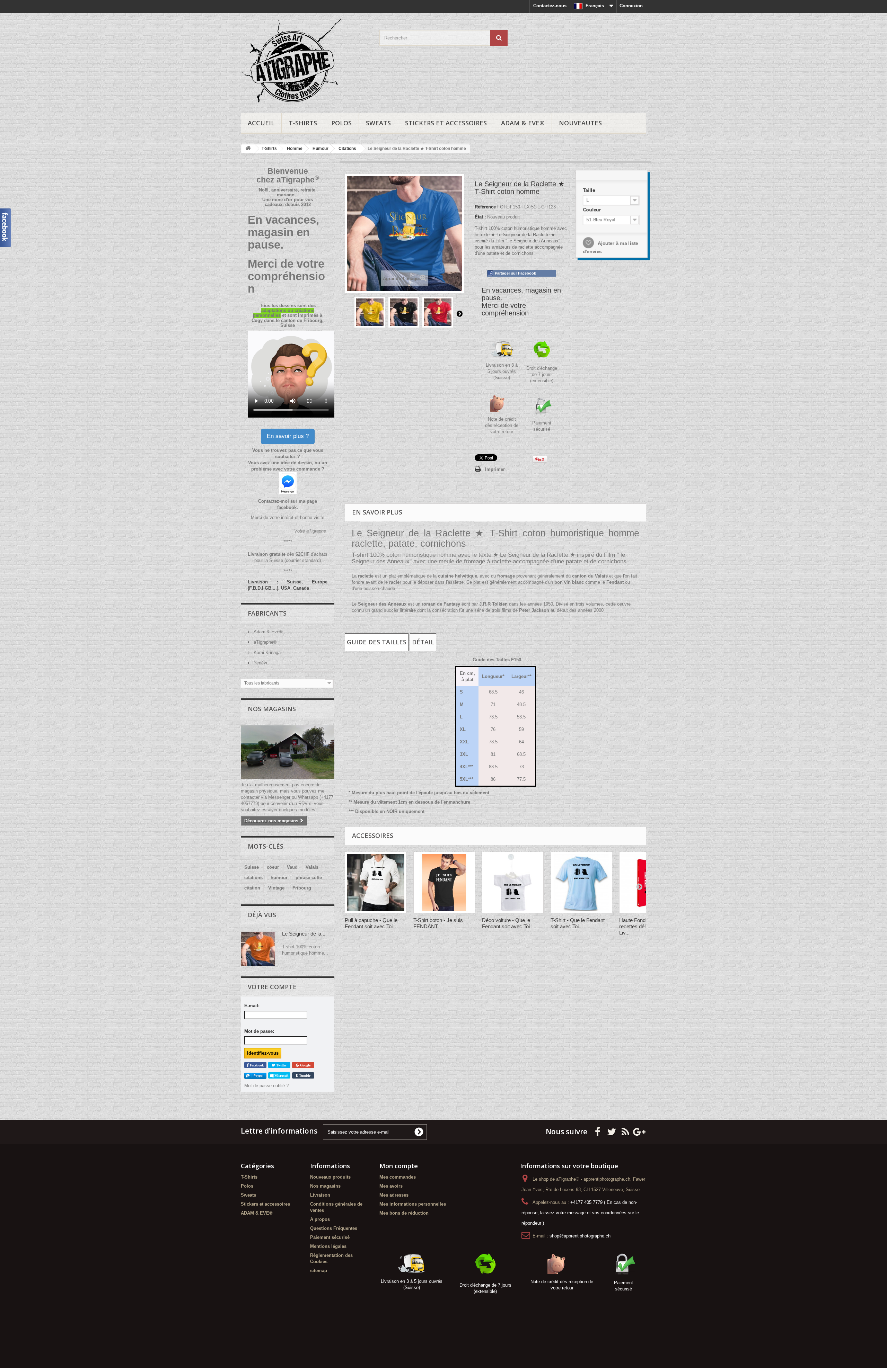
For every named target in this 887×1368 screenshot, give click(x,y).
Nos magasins (272, 709)
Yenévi (259, 662)
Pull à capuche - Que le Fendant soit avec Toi (371, 923)
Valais (312, 867)
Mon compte (398, 1166)
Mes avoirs (391, 1186)
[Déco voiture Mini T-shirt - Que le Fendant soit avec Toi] (513, 882)
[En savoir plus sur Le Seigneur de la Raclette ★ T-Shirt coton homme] (258, 948)
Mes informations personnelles (412, 1204)
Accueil (261, 123)
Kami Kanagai (267, 652)
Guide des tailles (376, 642)
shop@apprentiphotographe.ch (580, 1236)
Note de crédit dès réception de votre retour (501, 425)
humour (279, 877)
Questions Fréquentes (333, 1228)
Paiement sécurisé (330, 1237)
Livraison (320, 1195)
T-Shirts (303, 123)
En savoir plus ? (288, 436)
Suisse (251, 867)
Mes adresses (394, 1195)
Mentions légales (328, 1246)
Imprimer (495, 469)
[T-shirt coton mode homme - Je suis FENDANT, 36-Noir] (444, 882)
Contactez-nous (550, 5)
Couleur (594, 210)
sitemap (318, 1270)
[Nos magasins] (287, 752)
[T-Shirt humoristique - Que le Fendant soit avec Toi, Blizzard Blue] (581, 882)
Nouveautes (580, 123)
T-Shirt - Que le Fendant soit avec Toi (578, 923)
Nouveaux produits (330, 1177)
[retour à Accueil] (248, 148)
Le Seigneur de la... (303, 934)
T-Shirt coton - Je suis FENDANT (438, 923)
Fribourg (301, 888)
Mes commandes (397, 1177)
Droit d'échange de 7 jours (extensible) (541, 374)
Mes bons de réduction (404, 1213)
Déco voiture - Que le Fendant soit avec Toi (506, 923)
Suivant (459, 313)
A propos (320, 1219)
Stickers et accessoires (446, 123)
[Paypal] (255, 1075)
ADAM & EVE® (523, 123)
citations (253, 877)
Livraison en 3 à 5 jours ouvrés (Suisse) (502, 371)
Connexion (631, 5)
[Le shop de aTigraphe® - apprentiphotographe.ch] (305, 61)
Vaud (292, 867)
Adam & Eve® (267, 631)
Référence (485, 206)
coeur (273, 867)
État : (480, 217)
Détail (423, 642)
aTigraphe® (264, 642)
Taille (591, 192)
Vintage (276, 888)
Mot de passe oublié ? (266, 1085)
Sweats (378, 123)
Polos (341, 123)
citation (252, 888)
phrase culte (309, 877)
